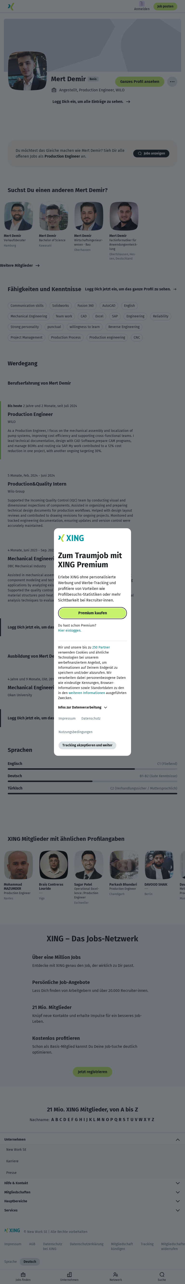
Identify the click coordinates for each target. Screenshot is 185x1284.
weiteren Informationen (87, 693)
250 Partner (101, 647)
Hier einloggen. (69, 631)
